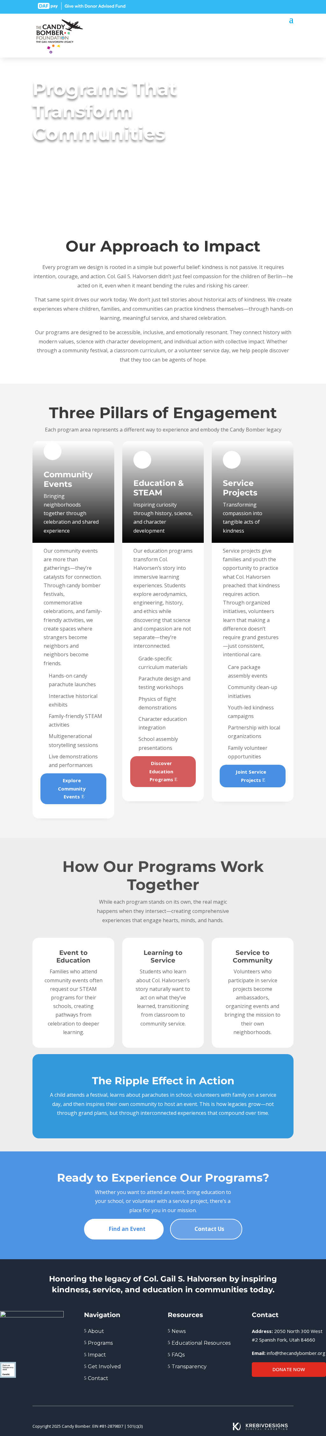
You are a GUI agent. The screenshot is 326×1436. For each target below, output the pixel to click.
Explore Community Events (72, 788)
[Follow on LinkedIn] (266, 6)
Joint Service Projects (251, 776)
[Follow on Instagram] (277, 6)
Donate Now (289, 1369)
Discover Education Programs (161, 771)
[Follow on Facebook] (254, 6)
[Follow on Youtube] (289, 6)
